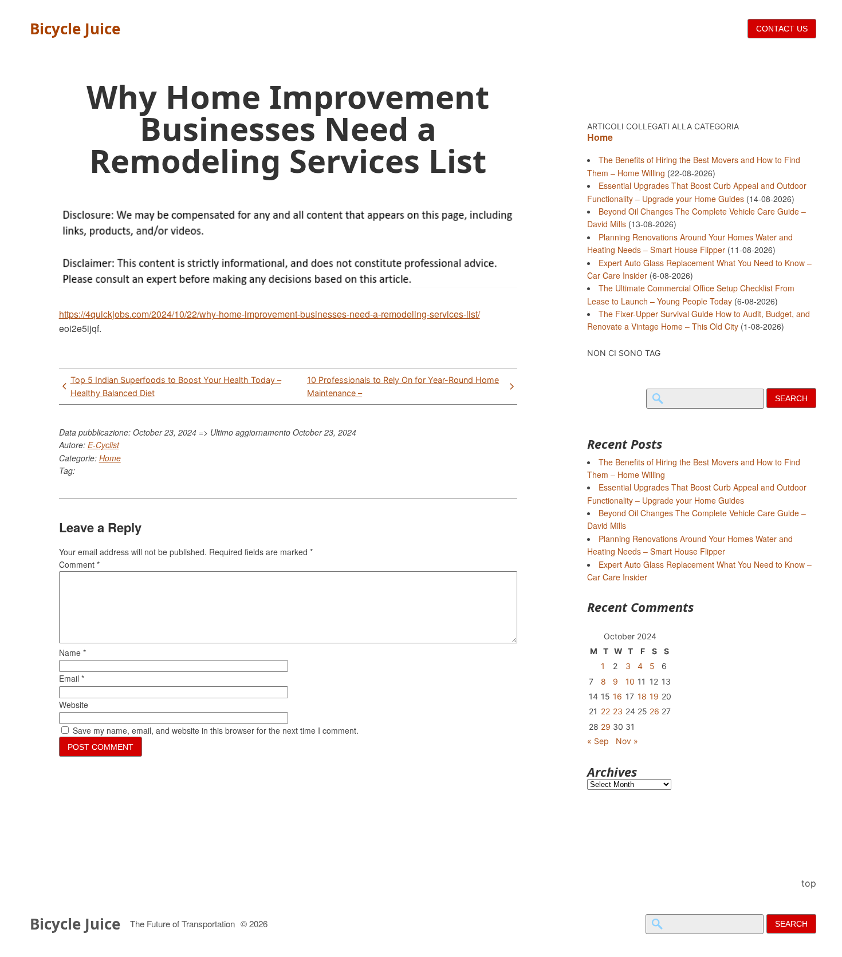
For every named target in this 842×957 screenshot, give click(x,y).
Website (73, 704)
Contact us (782, 28)
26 (654, 711)
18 (642, 696)
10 (630, 681)
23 (618, 711)
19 (654, 696)
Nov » (627, 741)
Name (72, 652)
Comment (79, 564)
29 (606, 726)
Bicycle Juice (75, 28)
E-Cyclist (103, 444)
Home (110, 458)
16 (617, 696)
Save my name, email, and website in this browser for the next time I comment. (216, 730)
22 (605, 711)
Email (71, 678)
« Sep (598, 741)
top (808, 883)
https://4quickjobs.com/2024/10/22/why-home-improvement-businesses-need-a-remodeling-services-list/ (269, 314)
